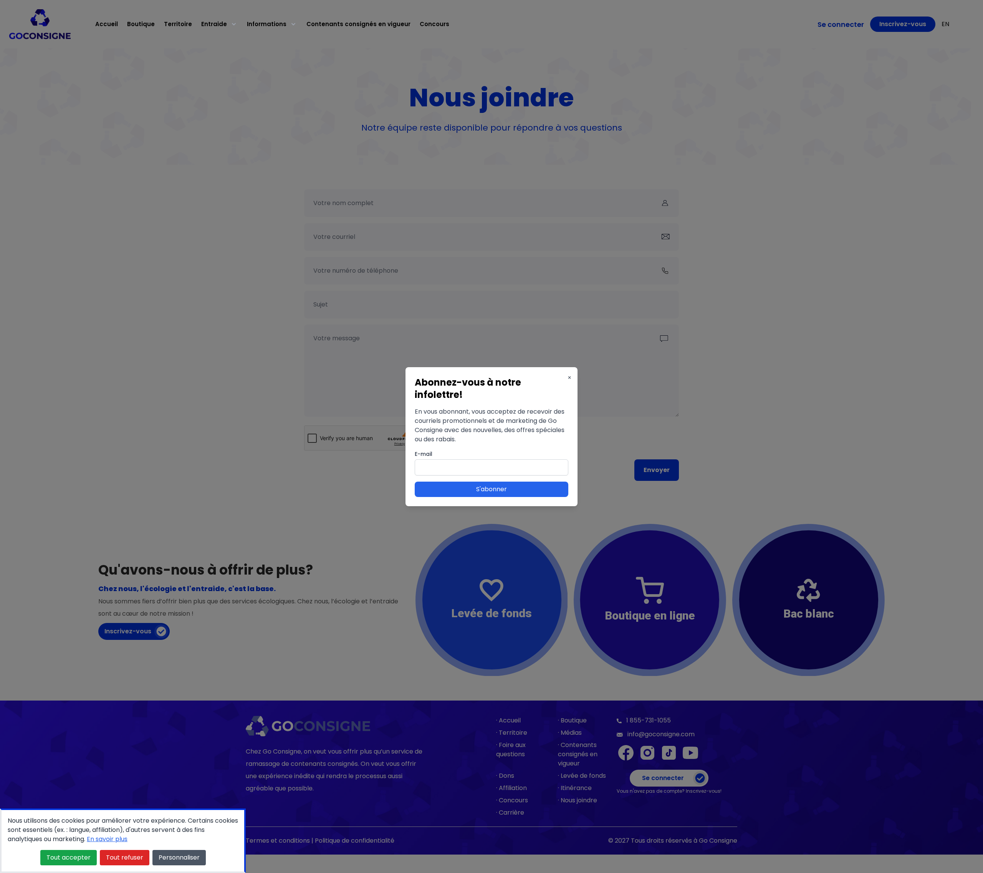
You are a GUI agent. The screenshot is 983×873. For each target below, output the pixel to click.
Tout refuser (124, 857)
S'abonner (491, 489)
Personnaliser (179, 857)
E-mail (423, 454)
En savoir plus (107, 839)
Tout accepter (68, 857)
